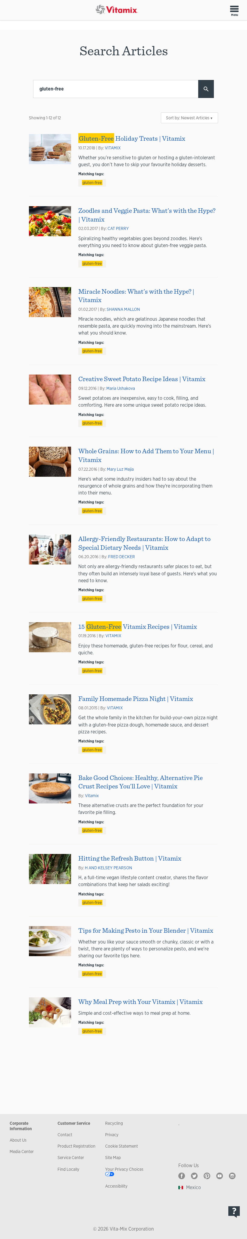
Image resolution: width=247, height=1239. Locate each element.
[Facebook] (181, 1176)
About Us (18, 1140)
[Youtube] (219, 1176)
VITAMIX (113, 148)
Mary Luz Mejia (120, 469)
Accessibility (116, 1186)
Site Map (113, 1157)
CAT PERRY (118, 228)
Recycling (114, 1123)
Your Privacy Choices (124, 1169)
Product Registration (76, 1146)
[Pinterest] (207, 1176)
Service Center (71, 1157)
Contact (65, 1134)
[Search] (206, 89)
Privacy (111, 1134)
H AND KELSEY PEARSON (108, 867)
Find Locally (68, 1169)
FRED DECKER (121, 556)
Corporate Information (21, 1126)
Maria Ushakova (120, 388)
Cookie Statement (121, 1146)
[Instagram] (232, 1176)
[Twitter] (194, 1176)
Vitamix (92, 795)
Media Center (22, 1151)
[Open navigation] (234, 8)
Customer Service (74, 1123)
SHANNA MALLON (123, 309)
